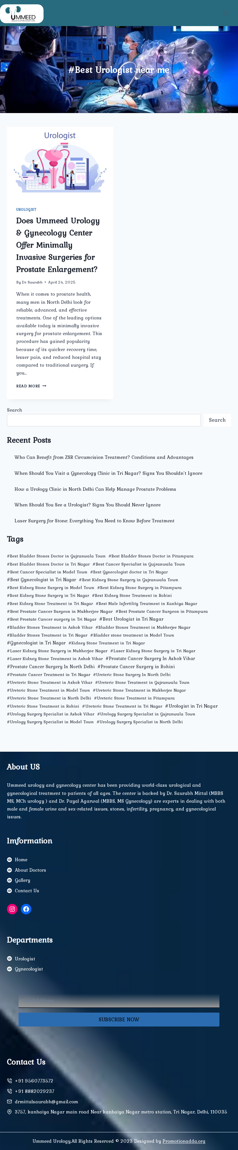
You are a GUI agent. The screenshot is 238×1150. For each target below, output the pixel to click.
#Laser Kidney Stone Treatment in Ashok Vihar (55, 658)
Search (14, 410)
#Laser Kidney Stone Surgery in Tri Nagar (152, 650)
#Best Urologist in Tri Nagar (131, 619)
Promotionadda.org (184, 1141)
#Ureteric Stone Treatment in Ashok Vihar (49, 682)
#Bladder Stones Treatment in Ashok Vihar (50, 627)
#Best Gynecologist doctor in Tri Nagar (129, 572)
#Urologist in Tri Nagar (191, 706)
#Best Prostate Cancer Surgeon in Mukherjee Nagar (60, 611)
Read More (31, 386)
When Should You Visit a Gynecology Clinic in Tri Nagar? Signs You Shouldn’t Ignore (108, 473)
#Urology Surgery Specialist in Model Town (50, 722)
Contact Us (27, 890)
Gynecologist (29, 969)
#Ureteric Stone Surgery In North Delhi (132, 674)
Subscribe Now (119, 1019)
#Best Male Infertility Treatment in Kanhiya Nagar (146, 603)
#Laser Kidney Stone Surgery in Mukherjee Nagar (57, 650)
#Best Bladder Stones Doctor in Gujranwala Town (56, 556)
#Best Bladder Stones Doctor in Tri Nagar (48, 564)
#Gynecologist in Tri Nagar (36, 642)
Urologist (26, 209)
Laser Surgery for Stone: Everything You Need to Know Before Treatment (94, 520)
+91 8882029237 (34, 1091)
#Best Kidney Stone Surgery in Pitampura (139, 587)
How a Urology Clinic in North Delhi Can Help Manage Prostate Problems (95, 489)
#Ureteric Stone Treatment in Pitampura (134, 698)
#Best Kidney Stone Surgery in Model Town (50, 587)
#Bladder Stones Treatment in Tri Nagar (47, 635)
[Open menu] (225, 12)
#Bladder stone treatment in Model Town (132, 635)
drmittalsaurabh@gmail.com (46, 1101)
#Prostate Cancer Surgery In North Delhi (51, 666)
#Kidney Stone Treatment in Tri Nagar (106, 643)
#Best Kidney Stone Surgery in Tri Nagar (48, 595)
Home (21, 859)
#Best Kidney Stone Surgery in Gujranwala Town (128, 579)
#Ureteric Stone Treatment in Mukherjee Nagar (139, 690)
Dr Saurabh (32, 282)
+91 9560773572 (34, 1080)
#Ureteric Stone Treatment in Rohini (43, 706)
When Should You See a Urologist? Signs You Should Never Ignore (88, 504)
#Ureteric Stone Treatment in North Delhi (49, 698)
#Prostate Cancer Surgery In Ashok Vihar (150, 658)
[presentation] (60, 162)
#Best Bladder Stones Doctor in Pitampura (151, 556)
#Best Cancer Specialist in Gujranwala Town (139, 564)
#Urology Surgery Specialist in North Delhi (140, 722)
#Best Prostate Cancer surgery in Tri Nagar (51, 619)
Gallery (22, 880)
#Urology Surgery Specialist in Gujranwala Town (146, 714)
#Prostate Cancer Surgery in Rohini (136, 666)
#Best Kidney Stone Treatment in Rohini (132, 595)
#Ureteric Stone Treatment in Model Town (48, 690)
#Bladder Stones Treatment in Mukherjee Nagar (142, 627)
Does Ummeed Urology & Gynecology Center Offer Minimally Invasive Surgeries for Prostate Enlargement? (58, 244)
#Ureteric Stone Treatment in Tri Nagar (122, 706)
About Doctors (30, 870)
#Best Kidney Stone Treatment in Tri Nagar (50, 603)
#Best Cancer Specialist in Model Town (47, 571)
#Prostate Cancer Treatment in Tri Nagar (48, 674)
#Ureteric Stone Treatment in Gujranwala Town (142, 682)
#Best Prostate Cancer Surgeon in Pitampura (162, 611)
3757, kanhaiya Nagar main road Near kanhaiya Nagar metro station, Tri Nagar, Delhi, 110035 (121, 1112)
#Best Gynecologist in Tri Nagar (41, 579)
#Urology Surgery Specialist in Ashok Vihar (50, 714)
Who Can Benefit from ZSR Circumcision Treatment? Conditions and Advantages (104, 457)
